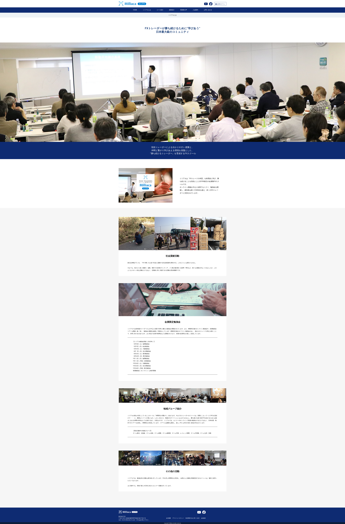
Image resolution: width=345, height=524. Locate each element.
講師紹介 (171, 10)
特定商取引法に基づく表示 (193, 518)
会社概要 (168, 518)
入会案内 (195, 10)
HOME (135, 10)
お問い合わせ (208, 10)
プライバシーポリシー (178, 518)
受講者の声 (183, 10)
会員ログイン (221, 4)
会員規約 (203, 518)
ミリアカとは (147, 10)
